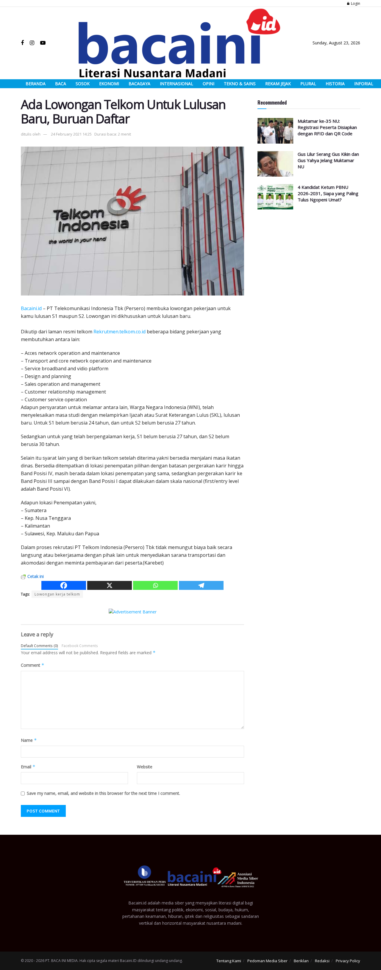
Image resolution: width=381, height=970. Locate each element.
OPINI (208, 83)
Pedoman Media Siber (267, 960)
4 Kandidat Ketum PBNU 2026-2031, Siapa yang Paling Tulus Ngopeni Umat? (328, 193)
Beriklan (301, 960)
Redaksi (322, 960)
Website (144, 767)
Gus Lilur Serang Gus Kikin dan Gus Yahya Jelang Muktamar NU (328, 160)
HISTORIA (335, 83)
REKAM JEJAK (278, 83)
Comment (32, 665)
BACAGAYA (139, 83)
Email (28, 767)
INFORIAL (363, 83)
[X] (109, 585)
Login (355, 3)
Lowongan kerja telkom (57, 594)
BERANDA (36, 83)
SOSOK (83, 83)
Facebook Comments (80, 645)
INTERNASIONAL (176, 83)
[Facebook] (63, 585)
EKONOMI (109, 83)
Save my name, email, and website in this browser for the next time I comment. (103, 793)
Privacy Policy (348, 960)
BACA (60, 83)
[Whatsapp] (155, 585)
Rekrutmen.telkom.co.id (119, 331)
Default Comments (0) (39, 645)
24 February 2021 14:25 (71, 134)
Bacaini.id (31, 308)
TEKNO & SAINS (240, 83)
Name (29, 740)
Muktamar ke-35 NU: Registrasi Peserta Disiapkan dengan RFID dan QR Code (327, 127)
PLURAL (308, 83)
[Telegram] (201, 585)
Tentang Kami (228, 960)
